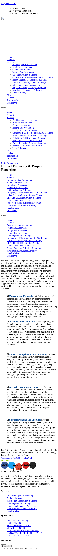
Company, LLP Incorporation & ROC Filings (32, 77)
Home (9, 57)
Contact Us (12, 103)
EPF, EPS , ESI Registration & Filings (24, 198)
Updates (10, 97)
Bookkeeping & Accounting (24, 64)
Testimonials (12, 100)
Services (10, 62)
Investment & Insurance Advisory (27, 90)
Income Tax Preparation (23, 72)
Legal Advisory (19, 92)
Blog (9, 95)
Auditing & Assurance (22, 67)
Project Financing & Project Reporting (29, 87)
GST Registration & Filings (24, 75)
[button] (29, 107)
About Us (11, 59)
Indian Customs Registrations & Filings (29, 80)
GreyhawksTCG (8, 3)
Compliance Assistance (22, 69)
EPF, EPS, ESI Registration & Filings (29, 82)
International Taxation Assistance (27, 85)
